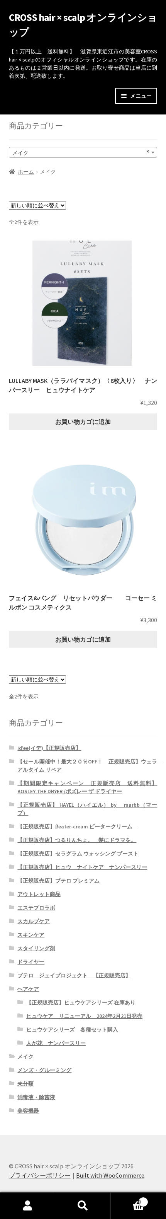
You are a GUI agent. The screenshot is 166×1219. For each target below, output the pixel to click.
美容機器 (28, 1110)
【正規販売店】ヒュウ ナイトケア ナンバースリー (82, 867)
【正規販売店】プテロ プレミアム (58, 880)
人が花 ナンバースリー (56, 1043)
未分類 (25, 1083)
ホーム (26, 171)
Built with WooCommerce (110, 1175)
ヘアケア (28, 988)
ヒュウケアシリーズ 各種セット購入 (72, 1029)
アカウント (27, 1206)
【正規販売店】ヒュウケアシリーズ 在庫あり (81, 1002)
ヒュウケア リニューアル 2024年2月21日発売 (84, 1015)
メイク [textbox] (80, 152)
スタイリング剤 (36, 948)
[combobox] (83, 152)
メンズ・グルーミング (44, 1070)
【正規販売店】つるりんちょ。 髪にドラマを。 (76, 840)
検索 (82, 1206)
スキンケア (30, 934)
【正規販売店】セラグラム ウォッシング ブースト (78, 853)
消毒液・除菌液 (36, 1097)
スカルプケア (33, 921)
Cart (126, 1199)
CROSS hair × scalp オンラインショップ (83, 24)
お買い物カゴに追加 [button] (83, 421)
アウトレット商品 (39, 894)
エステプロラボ (36, 907)
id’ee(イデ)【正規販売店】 (49, 747)
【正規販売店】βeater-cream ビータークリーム (77, 826)
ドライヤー (30, 961)
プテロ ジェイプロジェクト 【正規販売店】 (74, 975)
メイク (25, 1056)
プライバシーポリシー (40, 1175)
